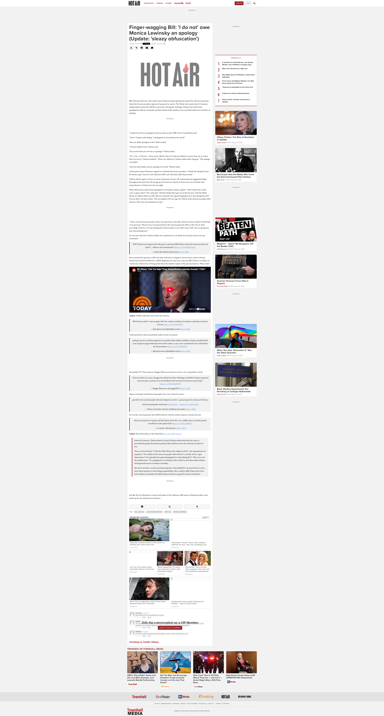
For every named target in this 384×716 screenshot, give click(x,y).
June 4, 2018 (184, 251)
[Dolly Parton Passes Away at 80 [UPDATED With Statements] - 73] (241, 662)
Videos (159, 3)
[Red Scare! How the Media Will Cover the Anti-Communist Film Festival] (236, 160)
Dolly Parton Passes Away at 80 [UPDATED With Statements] (240, 676)
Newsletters (176, 703)
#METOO (168, 512)
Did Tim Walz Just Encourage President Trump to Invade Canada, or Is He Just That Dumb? (173, 679)
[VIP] (188, 3)
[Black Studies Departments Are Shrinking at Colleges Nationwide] (236, 375)
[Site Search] (254, 3)
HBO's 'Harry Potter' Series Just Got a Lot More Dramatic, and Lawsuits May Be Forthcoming (141, 677)
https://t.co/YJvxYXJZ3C (173, 324)
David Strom (221, 143)
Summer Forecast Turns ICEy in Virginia (232, 282)
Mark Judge (221, 180)
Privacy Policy (202, 703)
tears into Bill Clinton (172, 433)
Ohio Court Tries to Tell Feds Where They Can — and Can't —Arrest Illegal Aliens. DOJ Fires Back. (207, 679)
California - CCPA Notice (223, 703)
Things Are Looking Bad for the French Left (237, 87)
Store (169, 3)
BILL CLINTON (139, 512)
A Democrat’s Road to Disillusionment (235, 93)
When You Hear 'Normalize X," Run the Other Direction (234, 351)
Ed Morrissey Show (166, 703)
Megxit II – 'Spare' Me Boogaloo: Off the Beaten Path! (235, 245)
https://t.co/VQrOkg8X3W (170, 383)
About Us (157, 703)
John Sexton (135, 44)
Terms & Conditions (192, 703)
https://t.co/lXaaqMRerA (182, 423)
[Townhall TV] (179, 3)
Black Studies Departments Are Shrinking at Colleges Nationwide (234, 390)
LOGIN (248, 3)
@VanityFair (173, 404)
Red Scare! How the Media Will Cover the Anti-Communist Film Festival (235, 175)
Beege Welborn (222, 286)
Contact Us (210, 703)
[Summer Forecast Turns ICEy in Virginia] (236, 267)
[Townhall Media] (135, 711)
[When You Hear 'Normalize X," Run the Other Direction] (236, 336)
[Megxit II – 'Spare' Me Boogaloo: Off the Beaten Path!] (236, 229)
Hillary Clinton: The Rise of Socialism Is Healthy (235, 138)
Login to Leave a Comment (170, 628)
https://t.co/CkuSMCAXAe (184, 247)
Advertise (183, 703)
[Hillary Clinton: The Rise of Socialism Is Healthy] (236, 123)
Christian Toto (222, 249)
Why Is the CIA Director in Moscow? (235, 69)
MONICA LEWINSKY (180, 512)
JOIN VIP (239, 3)
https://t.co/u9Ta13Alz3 (189, 404)
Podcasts (149, 3)
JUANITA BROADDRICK (154, 512)
